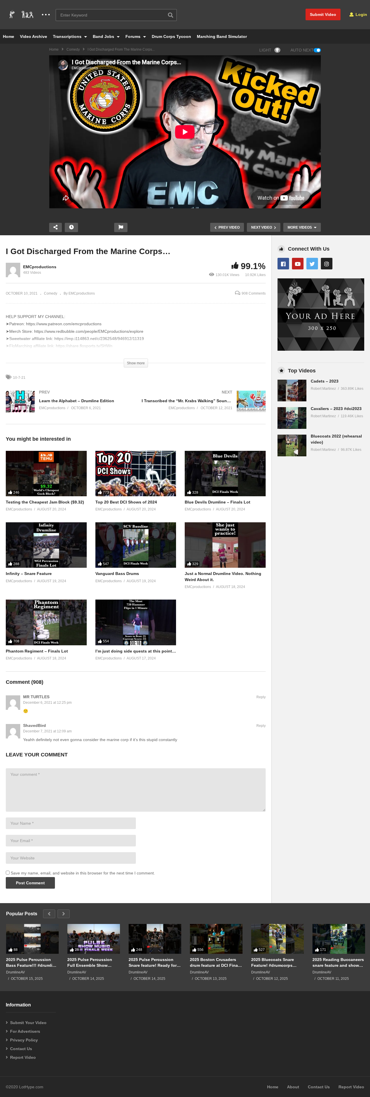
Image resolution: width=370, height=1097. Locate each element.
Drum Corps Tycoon (171, 36)
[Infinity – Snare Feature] (46, 545)
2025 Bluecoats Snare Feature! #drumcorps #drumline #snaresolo (272, 962)
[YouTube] (298, 263)
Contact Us (21, 1048)
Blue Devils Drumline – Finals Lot (217, 502)
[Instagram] (326, 263)
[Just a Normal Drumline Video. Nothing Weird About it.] (225, 545)
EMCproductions (39, 266)
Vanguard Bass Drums (117, 573)
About (293, 1087)
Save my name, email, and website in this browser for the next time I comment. (83, 873)
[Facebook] (283, 263)
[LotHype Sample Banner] (321, 349)
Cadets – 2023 (324, 381)
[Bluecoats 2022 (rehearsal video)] (292, 445)
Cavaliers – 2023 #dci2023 (336, 408)
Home (8, 36)
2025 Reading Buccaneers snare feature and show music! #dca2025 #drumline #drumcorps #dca (338, 962)
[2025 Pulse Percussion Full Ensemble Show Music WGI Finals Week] (93, 938)
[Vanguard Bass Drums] (135, 545)
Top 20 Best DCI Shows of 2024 (126, 502)
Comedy (73, 49)
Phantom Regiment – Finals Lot (37, 651)
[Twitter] (312, 263)
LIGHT (265, 50)
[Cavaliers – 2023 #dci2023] (292, 418)
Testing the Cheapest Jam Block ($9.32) (45, 502)
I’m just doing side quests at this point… (135, 651)
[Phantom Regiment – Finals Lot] (46, 622)
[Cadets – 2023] (292, 390)
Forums (133, 36)
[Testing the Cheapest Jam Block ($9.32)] (46, 473)
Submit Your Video (28, 1022)
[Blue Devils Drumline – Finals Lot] (225, 473)
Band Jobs (104, 36)
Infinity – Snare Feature (29, 573)
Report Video (23, 1057)
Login (360, 14)
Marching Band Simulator (222, 36)
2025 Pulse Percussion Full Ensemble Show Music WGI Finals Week (90, 962)
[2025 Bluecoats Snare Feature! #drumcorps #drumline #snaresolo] (277, 938)
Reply (261, 697)
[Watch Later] (71, 227)
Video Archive (33, 36)
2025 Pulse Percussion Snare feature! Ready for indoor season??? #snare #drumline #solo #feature (154, 962)
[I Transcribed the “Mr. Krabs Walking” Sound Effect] (204, 407)
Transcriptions (68, 36)
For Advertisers (25, 1031)
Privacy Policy (24, 1040)
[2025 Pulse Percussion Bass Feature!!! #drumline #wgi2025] (32, 938)
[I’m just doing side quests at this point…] (135, 622)
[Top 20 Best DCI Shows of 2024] (135, 473)
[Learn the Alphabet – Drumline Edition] (68, 407)
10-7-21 (19, 378)
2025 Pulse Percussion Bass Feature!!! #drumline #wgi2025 (31, 962)
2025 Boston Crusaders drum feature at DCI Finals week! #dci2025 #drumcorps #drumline (215, 962)
